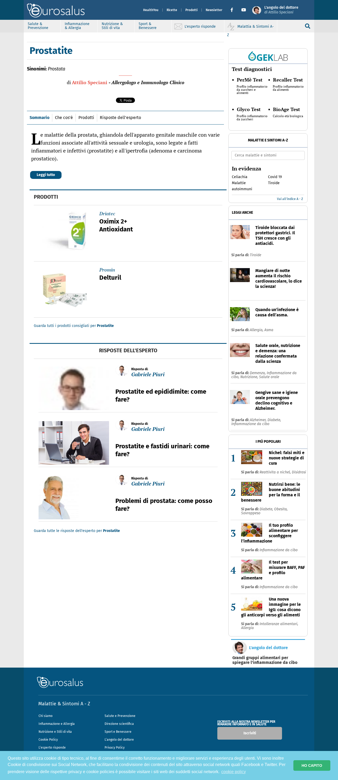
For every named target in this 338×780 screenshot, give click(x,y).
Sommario (39, 117)
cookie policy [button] (233, 771)
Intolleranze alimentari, (279, 624)
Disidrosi (299, 472)
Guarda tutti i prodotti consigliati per (74, 326)
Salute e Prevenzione (120, 716)
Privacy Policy (115, 747)
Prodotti (191, 10)
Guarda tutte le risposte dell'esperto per (77, 531)
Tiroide (255, 255)
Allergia (247, 628)
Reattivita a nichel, (276, 472)
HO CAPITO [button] (312, 765)
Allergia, (257, 330)
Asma (268, 330)
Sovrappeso (250, 513)
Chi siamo (46, 716)
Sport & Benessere (148, 26)
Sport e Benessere (118, 732)
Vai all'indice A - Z (290, 199)
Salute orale (269, 377)
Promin (107, 270)
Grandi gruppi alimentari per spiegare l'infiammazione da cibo (264, 660)
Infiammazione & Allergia (77, 26)
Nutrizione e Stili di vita (55, 732)
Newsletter (214, 10)
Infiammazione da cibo (250, 424)
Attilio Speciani (89, 82)
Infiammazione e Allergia (57, 724)
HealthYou (150, 10)
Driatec (107, 213)
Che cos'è (64, 117)
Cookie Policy (48, 739)
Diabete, (274, 420)
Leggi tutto (46, 175)
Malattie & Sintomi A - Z (64, 704)
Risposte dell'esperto (120, 117)
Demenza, (258, 373)
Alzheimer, (258, 420)
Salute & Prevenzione (38, 26)
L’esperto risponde (52, 747)
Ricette (172, 10)
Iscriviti (249, 733)
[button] (234, 10)
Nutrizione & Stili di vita (112, 26)
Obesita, (281, 509)
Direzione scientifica (119, 724)
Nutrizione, (249, 377)
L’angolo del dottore (119, 739)
